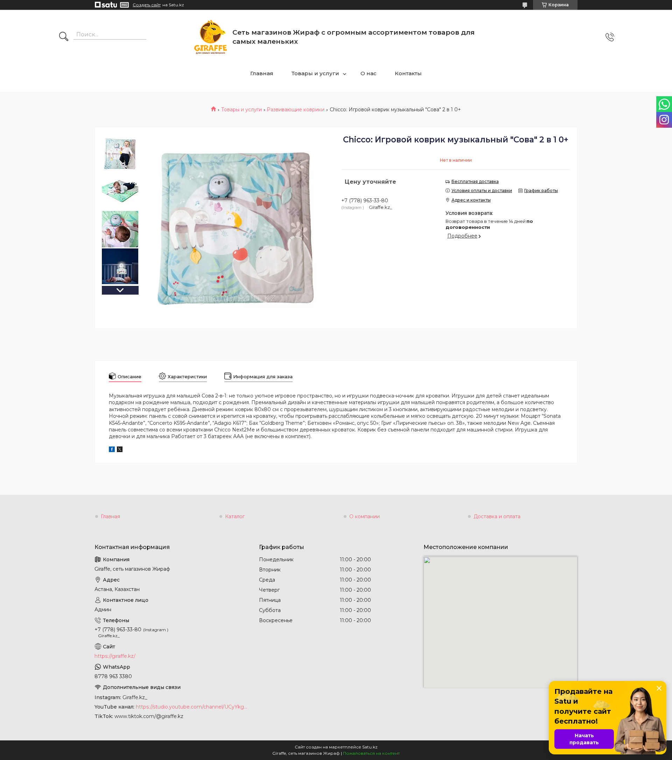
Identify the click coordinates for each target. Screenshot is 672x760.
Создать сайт (147, 4)
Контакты (408, 73)
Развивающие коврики (295, 109)
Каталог (235, 516)
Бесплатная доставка (475, 181)
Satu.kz (370, 747)
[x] (119, 450)
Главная (261, 73)
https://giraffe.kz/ (114, 656)
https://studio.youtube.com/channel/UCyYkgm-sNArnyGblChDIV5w (192, 707)
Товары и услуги (315, 73)
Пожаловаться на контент (371, 753)
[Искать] (63, 37)
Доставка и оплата (497, 516)
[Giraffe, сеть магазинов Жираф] (210, 37)
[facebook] (112, 450)
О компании (364, 516)
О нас (368, 73)
